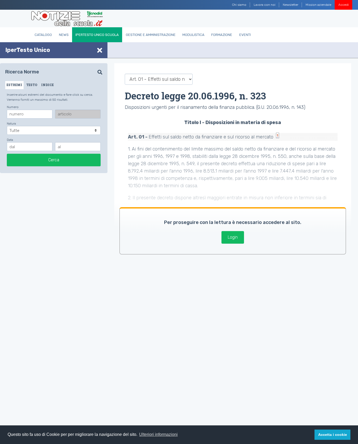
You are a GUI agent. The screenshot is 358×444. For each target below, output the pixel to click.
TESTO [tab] (31, 85)
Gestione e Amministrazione (151, 35)
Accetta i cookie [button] (332, 434)
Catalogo (43, 35)
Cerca (53, 159)
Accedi (343, 5)
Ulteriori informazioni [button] (158, 434)
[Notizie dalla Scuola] (67, 18)
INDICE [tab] (47, 85)
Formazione (221, 35)
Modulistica (193, 35)
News (64, 35)
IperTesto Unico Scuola (97, 35)
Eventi (245, 35)
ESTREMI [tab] (14, 85)
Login (233, 237)
